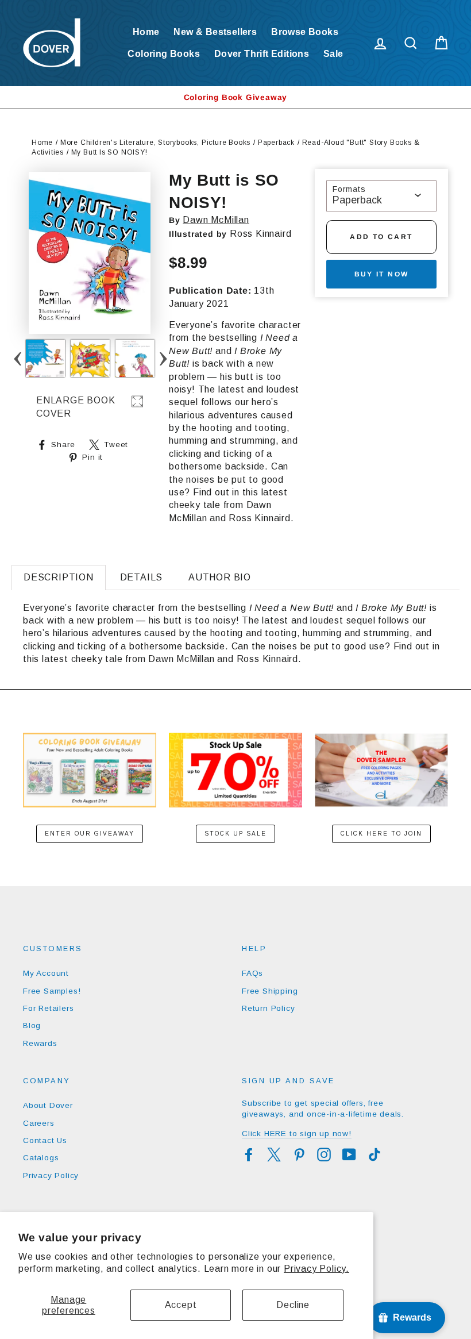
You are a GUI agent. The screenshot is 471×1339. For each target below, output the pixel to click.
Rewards (40, 1043)
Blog (32, 1025)
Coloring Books (164, 54)
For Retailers (48, 1008)
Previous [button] (17, 358)
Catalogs (41, 1157)
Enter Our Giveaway (89, 833)
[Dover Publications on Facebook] (249, 1154)
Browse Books (304, 32)
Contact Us (45, 1140)
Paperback (276, 142)
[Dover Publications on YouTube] (349, 1154)
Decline (293, 1305)
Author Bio (219, 577)
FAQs (252, 973)
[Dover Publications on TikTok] (374, 1154)
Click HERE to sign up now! (297, 1133)
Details (141, 577)
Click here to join (381, 833)
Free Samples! (51, 991)
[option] (235, 97)
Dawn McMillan (216, 220)
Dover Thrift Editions (261, 54)
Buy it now (381, 274)
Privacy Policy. (316, 1268)
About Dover (48, 1105)
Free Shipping (270, 991)
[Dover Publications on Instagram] (324, 1154)
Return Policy (268, 1008)
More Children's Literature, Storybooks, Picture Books (155, 142)
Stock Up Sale (235, 833)
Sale (333, 54)
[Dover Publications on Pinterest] (299, 1154)
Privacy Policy (51, 1175)
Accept (181, 1305)
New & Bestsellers (215, 32)
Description (59, 577)
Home (146, 32)
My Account (46, 973)
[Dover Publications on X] (274, 1154)
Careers (39, 1123)
